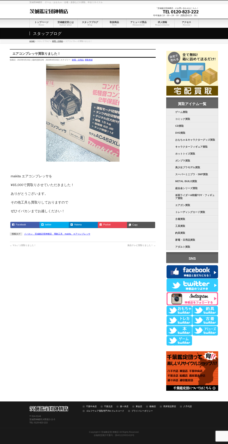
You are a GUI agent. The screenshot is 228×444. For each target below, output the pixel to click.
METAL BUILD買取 (186, 181)
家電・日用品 (78, 60)
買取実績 (89, 60)
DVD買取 (180, 132)
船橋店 (152, 406)
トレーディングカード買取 (190, 212)
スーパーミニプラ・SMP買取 (191, 174)
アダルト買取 (182, 246)
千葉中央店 (91, 406)
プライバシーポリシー (142, 411)
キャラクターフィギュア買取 (191, 146)
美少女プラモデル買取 (187, 167)
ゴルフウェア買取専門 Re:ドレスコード (105, 411)
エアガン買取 (182, 205)
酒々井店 (124, 406)
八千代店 (187, 406)
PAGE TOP (220, 427)
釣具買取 (180, 232)
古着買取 (180, 219)
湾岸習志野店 (169, 406)
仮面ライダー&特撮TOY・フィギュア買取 (195, 197)
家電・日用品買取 (185, 239)
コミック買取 (182, 118)
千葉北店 (108, 406)
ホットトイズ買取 (185, 153)
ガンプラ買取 (182, 160)
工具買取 (180, 225)
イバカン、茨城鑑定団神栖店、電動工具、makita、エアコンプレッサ (57, 234)
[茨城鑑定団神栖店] (48, 11)
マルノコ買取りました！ (23, 245)
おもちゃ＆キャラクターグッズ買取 (195, 139)
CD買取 (179, 125)
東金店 (139, 406)
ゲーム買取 (181, 112)
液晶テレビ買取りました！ (141, 245)
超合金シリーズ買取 (186, 188)
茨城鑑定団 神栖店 (110, 432)
